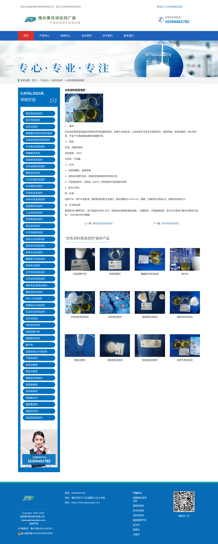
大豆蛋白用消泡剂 (35, 146)
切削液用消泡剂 (115, 360)
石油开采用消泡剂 (35, 311)
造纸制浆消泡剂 (150, 317)
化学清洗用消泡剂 (170, 223)
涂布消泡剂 (32, 318)
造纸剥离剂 (32, 384)
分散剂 (136, 534)
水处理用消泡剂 (34, 186)
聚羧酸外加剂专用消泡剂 (39, 133)
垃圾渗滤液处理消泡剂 (38, 139)
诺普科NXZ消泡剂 (35, 305)
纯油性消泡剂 (33, 265)
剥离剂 (136, 529)
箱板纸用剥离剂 (34, 378)
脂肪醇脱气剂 (139, 520)
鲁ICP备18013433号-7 (42, 528)
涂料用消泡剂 (115, 317)
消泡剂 (160, 6)
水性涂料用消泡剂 (80, 317)
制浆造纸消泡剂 (34, 113)
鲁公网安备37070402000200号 (37, 533)
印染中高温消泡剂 (35, 199)
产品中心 (44, 35)
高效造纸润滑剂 (150, 360)
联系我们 (129, 35)
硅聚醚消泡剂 (33, 153)
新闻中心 (65, 35)
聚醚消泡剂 (138, 505)
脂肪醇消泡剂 (33, 338)
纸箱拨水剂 (32, 397)
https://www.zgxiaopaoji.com (85, 502)
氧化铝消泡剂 (33, 225)
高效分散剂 (32, 364)
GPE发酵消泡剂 (34, 232)
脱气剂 (184, 274)
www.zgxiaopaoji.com (33, 520)
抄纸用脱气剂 (79, 274)
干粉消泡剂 (32, 358)
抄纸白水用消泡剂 (35, 239)
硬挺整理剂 (32, 404)
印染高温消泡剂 (34, 192)
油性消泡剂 (57, 80)
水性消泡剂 (32, 126)
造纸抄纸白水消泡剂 (36, 351)
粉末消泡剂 (138, 510)
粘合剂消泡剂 (33, 120)
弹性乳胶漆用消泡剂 (102, 223)
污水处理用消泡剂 (174, 6)
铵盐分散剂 (79, 360)
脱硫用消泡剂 (33, 172)
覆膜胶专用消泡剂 (150, 274)
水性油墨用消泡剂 (35, 166)
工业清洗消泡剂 (34, 212)
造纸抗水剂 (32, 411)
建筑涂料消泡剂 (185, 317)
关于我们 (108, 35)
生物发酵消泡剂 (34, 219)
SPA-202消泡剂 (34, 298)
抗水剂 (136, 525)
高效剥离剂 (114, 274)
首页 (26, 35)
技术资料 (87, 35)
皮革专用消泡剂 (185, 360)
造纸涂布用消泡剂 (35, 245)
